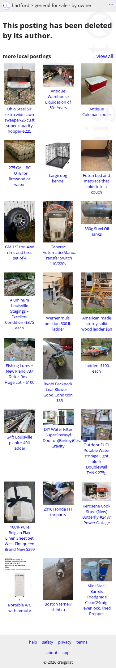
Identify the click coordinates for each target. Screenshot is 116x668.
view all (105, 56)
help (33, 642)
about (52, 652)
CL (6, 5)
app (66, 652)
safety (47, 642)
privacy (64, 642)
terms (81, 642)
